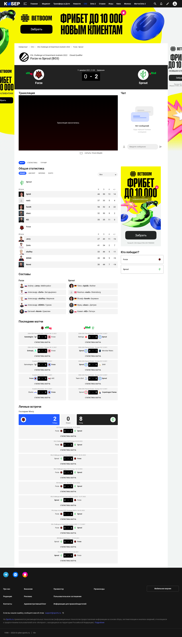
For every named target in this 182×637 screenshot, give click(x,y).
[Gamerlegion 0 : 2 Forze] (29, 73)
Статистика (32, 163)
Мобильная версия (162, 589)
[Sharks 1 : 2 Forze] (26, 73)
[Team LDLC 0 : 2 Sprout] (151, 73)
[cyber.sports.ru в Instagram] (25, 575)
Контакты (7, 604)
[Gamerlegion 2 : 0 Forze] (31, 74)
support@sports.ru (53, 613)
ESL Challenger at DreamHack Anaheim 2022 (53, 47)
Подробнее (99, 622)
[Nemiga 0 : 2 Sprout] (155, 73)
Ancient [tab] (32, 173)
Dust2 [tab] (50, 173)
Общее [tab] (22, 173)
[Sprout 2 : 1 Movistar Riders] (154, 73)
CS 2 (32, 47)
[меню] (25, 4)
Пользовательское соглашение (68, 596)
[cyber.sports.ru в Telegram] (6, 575)
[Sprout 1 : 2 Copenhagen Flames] (150, 74)
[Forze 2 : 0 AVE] (27, 73)
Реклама (28, 596)
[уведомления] (161, 4)
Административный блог (35, 604)
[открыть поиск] (155, 4)
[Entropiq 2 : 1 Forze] (30, 74)
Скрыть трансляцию (93, 153)
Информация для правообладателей (70, 604)
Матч (22, 163)
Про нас (6, 589)
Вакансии (28, 589)
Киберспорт (23, 47)
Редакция (7, 596)
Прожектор (59, 589)
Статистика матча (42, 342)
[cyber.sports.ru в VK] (16, 575)
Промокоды (99, 589)
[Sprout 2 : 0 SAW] (152, 73)
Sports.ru (10, 619)
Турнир (44, 163)
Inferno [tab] (41, 173)
